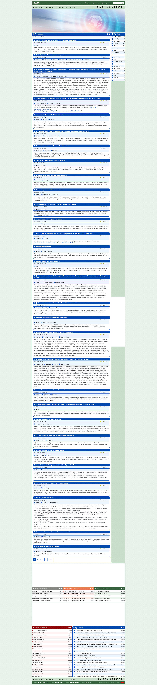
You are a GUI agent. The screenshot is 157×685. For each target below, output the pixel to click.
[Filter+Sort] (110, 34)
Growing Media (40, 455)
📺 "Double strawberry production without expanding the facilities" (55, 435)
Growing (72, 7)
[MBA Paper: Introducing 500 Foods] (72, 682)
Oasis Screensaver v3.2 (39, 648)
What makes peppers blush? (44, 246)
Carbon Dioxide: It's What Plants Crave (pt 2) (48, 419)
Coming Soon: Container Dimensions (41, 596)
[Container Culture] (103, 7)
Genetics (55, 194)
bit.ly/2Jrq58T (92, 107)
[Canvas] (73, 682)
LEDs (37, 103)
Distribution (116, 52)
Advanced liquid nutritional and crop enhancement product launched (55, 390)
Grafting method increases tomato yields (47, 546)
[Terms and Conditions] (90, 682)
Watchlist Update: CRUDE (101, 593)
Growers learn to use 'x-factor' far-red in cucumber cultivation (53, 532)
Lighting (43, 103)
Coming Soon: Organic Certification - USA (73, 596)
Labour (115, 55)
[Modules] (71, 627)
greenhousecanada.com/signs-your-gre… (45, 242)
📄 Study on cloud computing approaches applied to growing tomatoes (94, 641)
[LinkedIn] (58, 682)
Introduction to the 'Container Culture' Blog (44, 591)
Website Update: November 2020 (103, 600)
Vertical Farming (118, 70)
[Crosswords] (117, 7)
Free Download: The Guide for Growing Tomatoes (50, 114)
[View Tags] (124, 588)
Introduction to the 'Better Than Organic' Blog (76, 591)
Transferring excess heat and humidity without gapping (90, 667)
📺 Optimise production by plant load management (50, 219)
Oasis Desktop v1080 (37, 669)
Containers (116, 64)
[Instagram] (60, 682)
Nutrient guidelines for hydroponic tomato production (51, 55)
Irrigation (70, 59)
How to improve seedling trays (44, 497)
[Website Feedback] (38, 682)
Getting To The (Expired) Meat (84, 651)
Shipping (116, 45)
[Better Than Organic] (105, 7)
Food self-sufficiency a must (84, 653)
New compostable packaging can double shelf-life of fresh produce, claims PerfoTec (98, 639)
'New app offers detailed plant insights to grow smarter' (52, 317)
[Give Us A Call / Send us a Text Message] (42, 682)
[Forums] (97, 7)
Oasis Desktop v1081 (37, 667)
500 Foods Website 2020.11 (40, 635)
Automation (116, 43)
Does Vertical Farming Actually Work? (86, 655)
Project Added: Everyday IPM (102, 591)
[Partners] (76, 682)
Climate (58, 103)
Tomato (55, 59)
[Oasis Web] (121, 7)
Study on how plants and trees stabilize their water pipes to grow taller (56, 40)
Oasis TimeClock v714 (37, 651)
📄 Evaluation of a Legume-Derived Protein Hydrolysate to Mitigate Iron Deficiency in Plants (62, 359)
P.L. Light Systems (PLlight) (47, 111)
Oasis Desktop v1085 (38, 639)
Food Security (117, 73)
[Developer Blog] (77, 682)
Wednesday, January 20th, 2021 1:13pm (70, 111)
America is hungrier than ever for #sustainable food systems (92, 662)
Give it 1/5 (100, 42)
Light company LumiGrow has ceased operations (89, 674)
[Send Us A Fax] (44, 682)
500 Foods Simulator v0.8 (38, 653)
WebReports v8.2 (37, 637)
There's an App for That (49, 322)
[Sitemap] (85, 682)
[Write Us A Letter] (45, 682)
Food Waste (117, 57)
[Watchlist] (114, 7)
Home (88, 3)
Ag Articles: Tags (49, 7)
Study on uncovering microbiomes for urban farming (90, 658)
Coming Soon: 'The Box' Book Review (41, 600)
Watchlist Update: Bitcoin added (102, 598)
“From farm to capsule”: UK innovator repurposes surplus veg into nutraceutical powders (99, 632)
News (115, 75)
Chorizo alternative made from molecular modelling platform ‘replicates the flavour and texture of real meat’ (103, 676)
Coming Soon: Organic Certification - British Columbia (76, 598)
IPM (61, 136)
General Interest (47, 251)
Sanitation (45, 469)
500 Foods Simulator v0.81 (40, 630)
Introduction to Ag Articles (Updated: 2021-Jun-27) (90, 630)
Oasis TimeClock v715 (38, 632)
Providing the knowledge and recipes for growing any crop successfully (94, 646)
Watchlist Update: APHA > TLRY (102, 596)
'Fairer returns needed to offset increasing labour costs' (90, 635)
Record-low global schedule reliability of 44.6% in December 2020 (93, 671)
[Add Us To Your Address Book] (47, 682)
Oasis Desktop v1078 (37, 674)
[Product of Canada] (122, 682)
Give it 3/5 (103, 42)
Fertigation (78, 59)
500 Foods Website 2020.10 (39, 658)
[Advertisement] (118, 321)
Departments (61, 7)
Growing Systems (47, 282)
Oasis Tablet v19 (37, 644)
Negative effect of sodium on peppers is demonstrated (51, 175)
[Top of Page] (124, 679)
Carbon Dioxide (40, 424)
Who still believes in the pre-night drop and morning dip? (52, 483)
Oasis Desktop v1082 (37, 664)
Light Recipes (47, 337)
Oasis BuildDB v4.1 (38, 641)
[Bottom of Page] (124, 7)
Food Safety (117, 41)
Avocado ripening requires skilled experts (48, 261)
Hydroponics (46, 59)
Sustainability (46, 194)
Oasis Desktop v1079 (37, 671)
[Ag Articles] (110, 7)
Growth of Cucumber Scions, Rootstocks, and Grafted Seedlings (54, 332)
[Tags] (62, 588)
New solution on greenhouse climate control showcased (52, 145)
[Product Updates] (112, 7)
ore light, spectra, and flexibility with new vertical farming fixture (93, 637)
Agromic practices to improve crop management (89, 660)
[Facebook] (55, 682)
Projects (96, 3)
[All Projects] (100, 7)
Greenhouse (39, 150)
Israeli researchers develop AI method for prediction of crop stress (93, 648)
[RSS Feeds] (61, 682)
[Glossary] (119, 7)
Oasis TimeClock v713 (37, 655)
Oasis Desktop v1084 (37, 660)
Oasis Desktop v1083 (37, 662)
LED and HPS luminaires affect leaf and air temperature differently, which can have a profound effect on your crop (68, 98)
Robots (115, 80)
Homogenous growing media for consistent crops (50, 450)
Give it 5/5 (106, 42)
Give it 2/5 (102, 42)
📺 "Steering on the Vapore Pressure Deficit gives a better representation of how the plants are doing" (65, 404)
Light (44, 224)
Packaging (116, 38)
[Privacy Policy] (88, 682)
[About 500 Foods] (70, 682)
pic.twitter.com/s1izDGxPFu (66, 242)
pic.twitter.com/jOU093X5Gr (42, 109)
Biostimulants (39, 364)
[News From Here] (107, 7)
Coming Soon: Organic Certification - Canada (74, 600)
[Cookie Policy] (87, 682)
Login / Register (107, 3)
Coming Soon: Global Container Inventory (42, 598)
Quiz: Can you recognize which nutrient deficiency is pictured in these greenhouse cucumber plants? (65, 233)
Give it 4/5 (104, 42)
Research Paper (63, 76)
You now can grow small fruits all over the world (49, 189)
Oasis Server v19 (37, 646)
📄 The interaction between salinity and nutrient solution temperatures (56, 303)
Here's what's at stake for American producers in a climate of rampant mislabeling (97, 664)
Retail (115, 50)
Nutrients (38, 59)
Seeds (44, 502)
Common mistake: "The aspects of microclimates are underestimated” (56, 204)
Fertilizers (86, 59)
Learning (53, 119)
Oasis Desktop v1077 (37, 676)
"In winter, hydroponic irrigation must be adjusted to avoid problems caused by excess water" (62, 131)
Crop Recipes (46, 488)
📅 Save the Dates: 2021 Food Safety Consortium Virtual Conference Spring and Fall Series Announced (102, 644)
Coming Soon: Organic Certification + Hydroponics (76, 593)
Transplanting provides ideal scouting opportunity (50, 160)
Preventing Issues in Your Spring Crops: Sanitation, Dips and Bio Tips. (55, 465)
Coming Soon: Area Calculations (40, 593)
